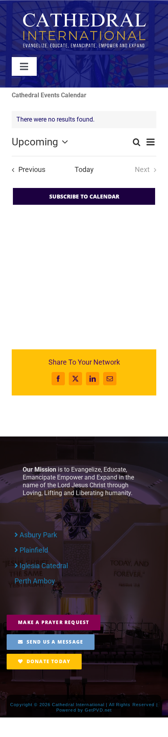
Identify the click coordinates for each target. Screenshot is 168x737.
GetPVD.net (98, 710)
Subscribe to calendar (84, 196)
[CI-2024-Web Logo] (84, 14)
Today (84, 170)
